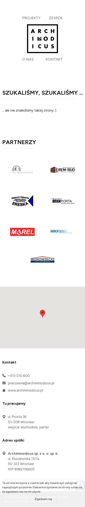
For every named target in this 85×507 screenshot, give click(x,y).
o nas (28, 59)
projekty (31, 18)
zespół (56, 18)
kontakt (54, 59)
